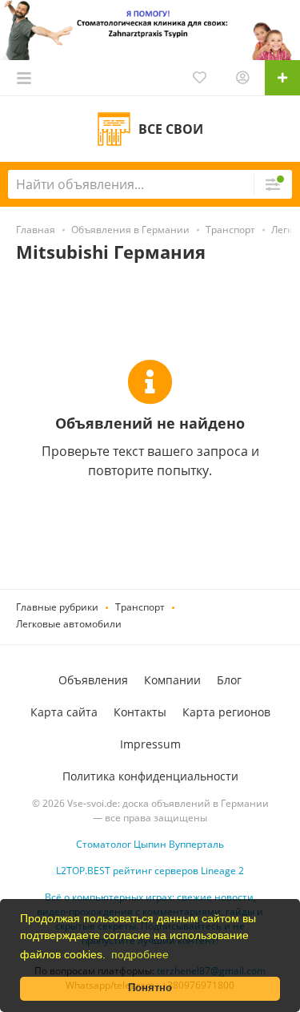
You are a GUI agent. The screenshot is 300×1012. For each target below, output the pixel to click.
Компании (172, 679)
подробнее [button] (140, 954)
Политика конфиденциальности (150, 776)
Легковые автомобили (69, 624)
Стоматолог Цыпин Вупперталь (150, 844)
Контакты (140, 712)
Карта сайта (64, 712)
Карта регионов (226, 712)
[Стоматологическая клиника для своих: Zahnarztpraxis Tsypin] (150, 28)
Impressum (150, 744)
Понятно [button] (150, 988)
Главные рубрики (57, 607)
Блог (229, 679)
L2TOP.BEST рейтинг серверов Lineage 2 (150, 870)
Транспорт (140, 607)
